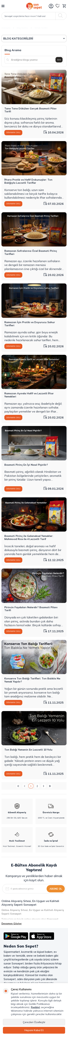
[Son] (50, 786)
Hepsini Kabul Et (34, 1030)
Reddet (35, 1007)
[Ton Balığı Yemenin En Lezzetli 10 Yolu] (34, 728)
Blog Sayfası (22, 28)
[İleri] (43, 786)
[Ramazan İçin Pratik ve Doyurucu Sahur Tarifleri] (34, 300)
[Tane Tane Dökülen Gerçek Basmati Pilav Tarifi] (34, 87)
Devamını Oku (13, 132)
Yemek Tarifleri (41, 28)
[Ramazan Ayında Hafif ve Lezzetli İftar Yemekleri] (34, 372)
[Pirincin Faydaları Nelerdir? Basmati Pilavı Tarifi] (34, 586)
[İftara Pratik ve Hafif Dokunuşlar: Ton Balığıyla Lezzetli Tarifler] (34, 158)
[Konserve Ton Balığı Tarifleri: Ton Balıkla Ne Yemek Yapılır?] (34, 657)
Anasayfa (5, 28)
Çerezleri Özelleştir (34, 1022)
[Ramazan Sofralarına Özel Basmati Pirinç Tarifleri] (34, 229)
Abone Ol (56, 888)
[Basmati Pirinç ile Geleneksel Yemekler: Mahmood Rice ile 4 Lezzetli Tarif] (34, 514)
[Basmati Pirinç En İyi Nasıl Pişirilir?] (34, 443)
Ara (59, 59)
